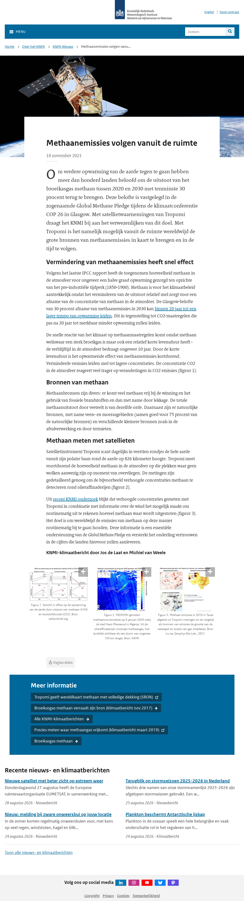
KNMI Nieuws (63, 46)
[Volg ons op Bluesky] (160, 883)
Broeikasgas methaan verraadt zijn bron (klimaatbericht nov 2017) (93, 708)
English (209, 12)
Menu (20, 31)
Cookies (123, 895)
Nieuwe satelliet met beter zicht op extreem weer (54, 781)
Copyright (92, 895)
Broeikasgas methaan (53, 741)
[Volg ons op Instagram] (133, 883)
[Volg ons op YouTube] (147, 883)
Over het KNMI (33, 46)
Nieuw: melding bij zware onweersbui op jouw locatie (58, 814)
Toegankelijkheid (146, 895)
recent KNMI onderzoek (75, 499)
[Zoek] (230, 31)
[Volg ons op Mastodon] (173, 883)
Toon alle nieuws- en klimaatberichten (39, 852)
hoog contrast (229, 12)
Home (9, 46)
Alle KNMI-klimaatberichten (59, 719)
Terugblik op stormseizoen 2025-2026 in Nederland (178, 781)
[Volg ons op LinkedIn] (120, 883)
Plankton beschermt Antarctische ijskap (165, 814)
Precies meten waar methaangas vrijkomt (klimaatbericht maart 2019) (96, 729)
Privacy (108, 895)
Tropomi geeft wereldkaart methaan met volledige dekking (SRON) (93, 697)
